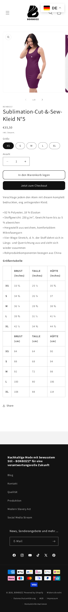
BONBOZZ (18, 592)
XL (54, 145)
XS (8, 145)
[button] (7, 13)
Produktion (15, 500)
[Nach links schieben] (26, 100)
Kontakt (12, 483)
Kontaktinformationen (36, 604)
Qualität (13, 492)
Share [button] (10, 405)
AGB (41, 598)
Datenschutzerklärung (25, 598)
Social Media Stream (20, 517)
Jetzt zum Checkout (34, 185)
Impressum (52, 598)
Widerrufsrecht (54, 592)
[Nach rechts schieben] (42, 100)
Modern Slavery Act (19, 509)
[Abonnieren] (54, 541)
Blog (10, 475)
